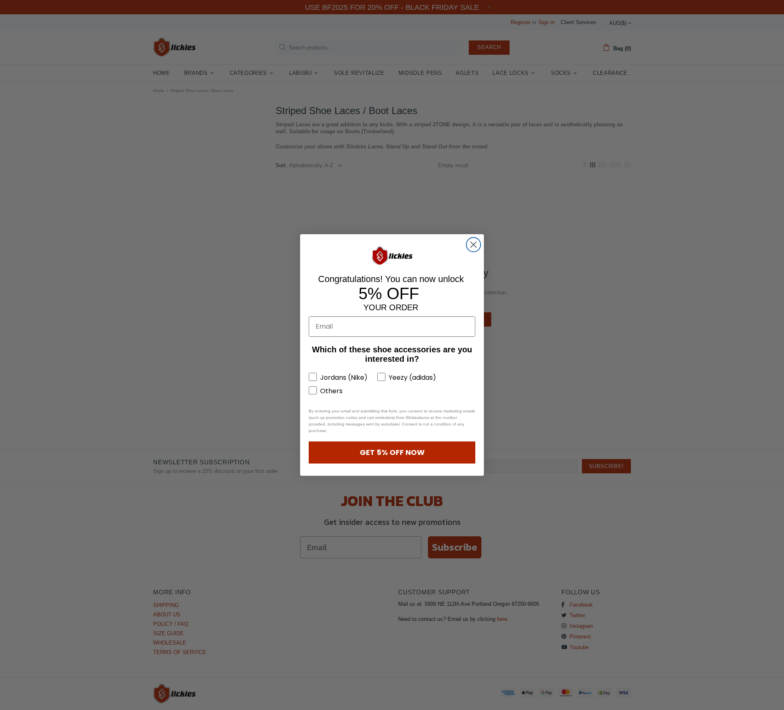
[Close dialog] (473, 244)
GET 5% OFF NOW (392, 452)
